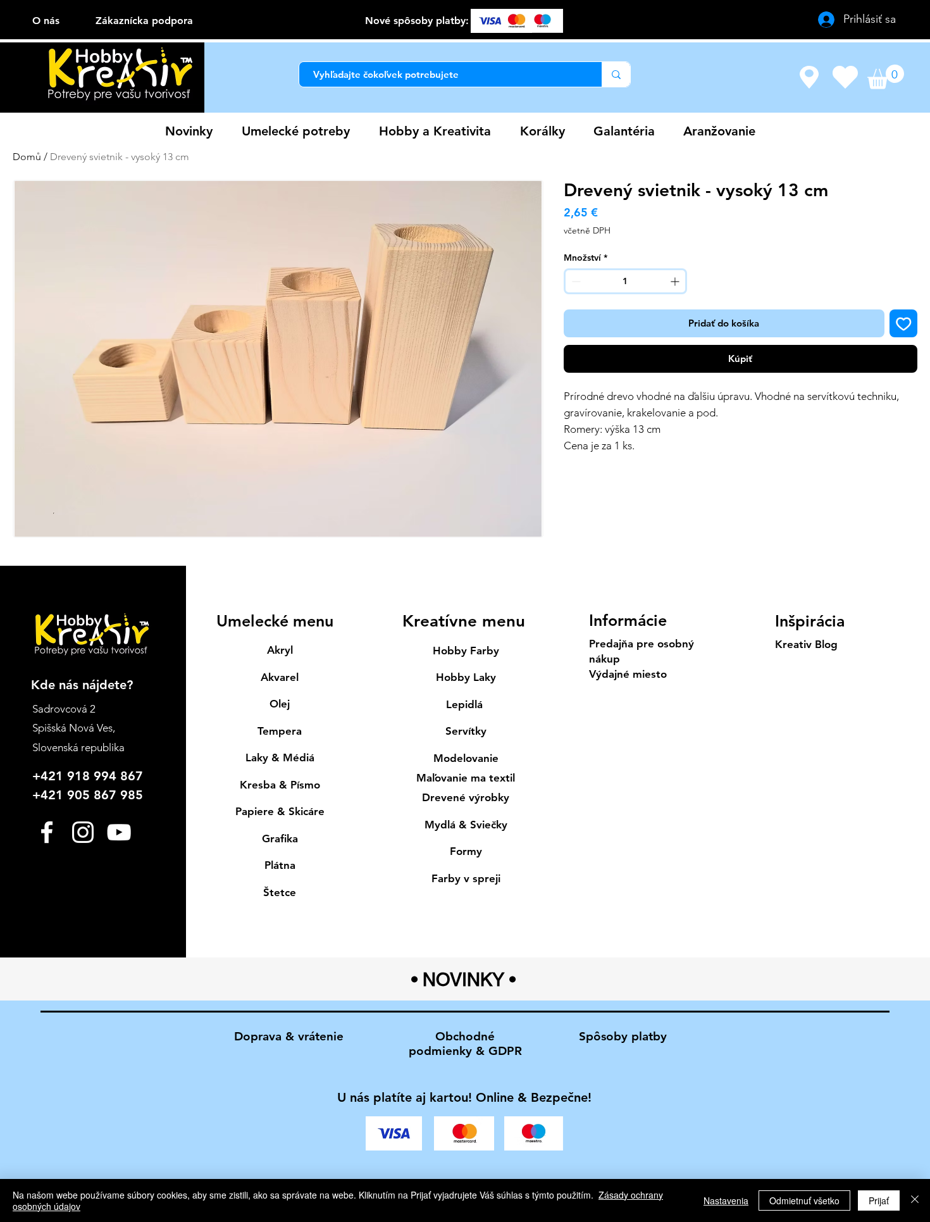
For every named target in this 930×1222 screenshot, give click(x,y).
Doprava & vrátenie (289, 1036)
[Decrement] (575, 281)
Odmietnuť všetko (804, 1200)
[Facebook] (46, 832)
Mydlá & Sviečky (466, 824)
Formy (466, 851)
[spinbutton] (625, 281)
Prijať (879, 1200)
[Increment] (676, 281)
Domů (27, 157)
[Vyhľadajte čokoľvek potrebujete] (616, 74)
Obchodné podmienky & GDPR (465, 1043)
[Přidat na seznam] (904, 323)
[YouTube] (118, 832)
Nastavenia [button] (726, 1200)
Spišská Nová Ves (72, 727)
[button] (885, 77)
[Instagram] (82, 832)
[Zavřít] (914, 1200)
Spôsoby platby (623, 1036)
